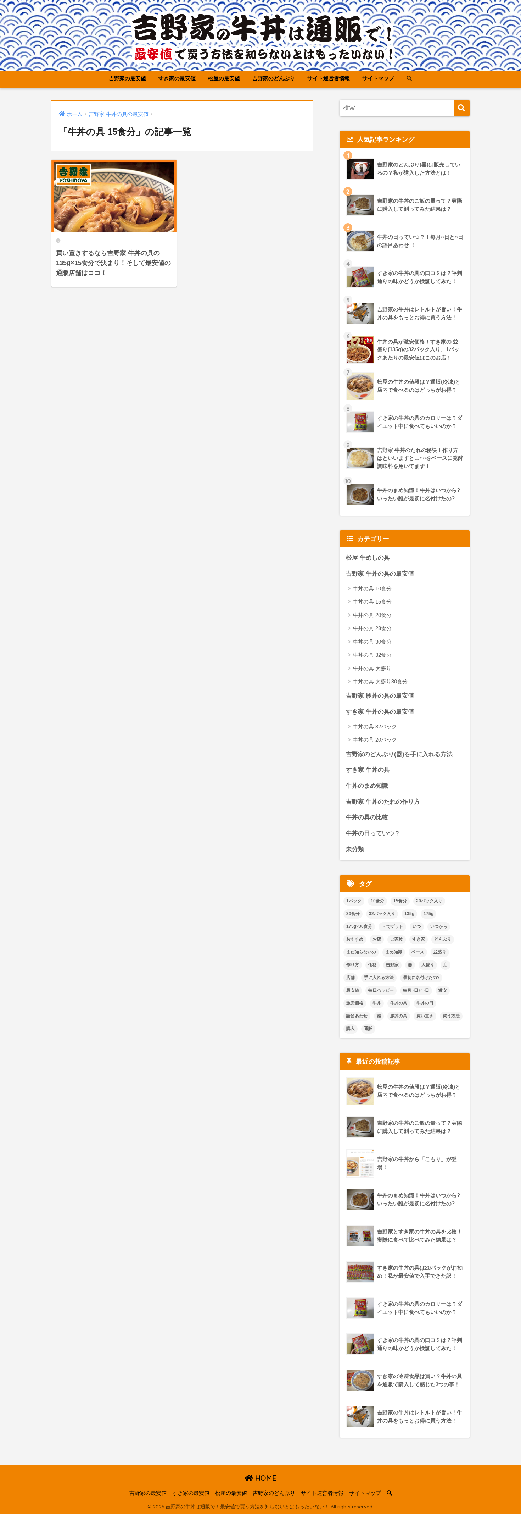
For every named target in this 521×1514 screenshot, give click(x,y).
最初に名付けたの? (421, 977)
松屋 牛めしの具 (368, 557)
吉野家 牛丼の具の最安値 (380, 573)
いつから (438, 926)
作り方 (352, 964)
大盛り (427, 964)
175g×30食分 (359, 926)
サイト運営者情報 (328, 78)
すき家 (418, 939)
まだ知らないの (361, 951)
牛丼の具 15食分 (372, 602)
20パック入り (429, 900)
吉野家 (392, 964)
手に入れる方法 (379, 977)
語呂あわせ (357, 1015)
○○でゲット (392, 926)
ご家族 (396, 939)
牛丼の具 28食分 (372, 628)
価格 (372, 964)
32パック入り (382, 913)
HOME (264, 1478)
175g (428, 913)
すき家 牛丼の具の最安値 (380, 711)
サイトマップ (378, 78)
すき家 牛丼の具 (368, 769)
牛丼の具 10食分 (372, 588)
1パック (354, 900)
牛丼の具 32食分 (372, 655)
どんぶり (442, 939)
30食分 (353, 913)
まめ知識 (393, 951)
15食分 (400, 900)
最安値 (352, 990)
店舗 (350, 977)
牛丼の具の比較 (367, 817)
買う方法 (451, 1015)
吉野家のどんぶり (273, 78)
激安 (442, 990)
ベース (417, 951)
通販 (368, 1028)
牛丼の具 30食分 (372, 642)
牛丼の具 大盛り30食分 (380, 681)
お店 (376, 939)
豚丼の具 (398, 1015)
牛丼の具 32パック (375, 726)
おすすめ (354, 939)
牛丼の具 (398, 1003)
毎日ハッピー (381, 990)
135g (409, 913)
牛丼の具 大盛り (372, 668)
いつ (417, 926)
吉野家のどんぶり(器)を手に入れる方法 (399, 754)
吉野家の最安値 (127, 78)
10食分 (377, 900)
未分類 (355, 849)
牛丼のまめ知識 (367, 785)
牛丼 (376, 1003)
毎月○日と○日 (416, 990)
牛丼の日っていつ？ (373, 833)
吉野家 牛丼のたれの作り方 (383, 801)
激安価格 (354, 1003)
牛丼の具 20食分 (372, 615)
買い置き (424, 1015)
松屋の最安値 (224, 78)
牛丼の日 (424, 1003)
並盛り (439, 951)
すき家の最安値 (177, 78)
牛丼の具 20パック (375, 740)
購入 (350, 1028)
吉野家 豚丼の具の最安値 (380, 695)
